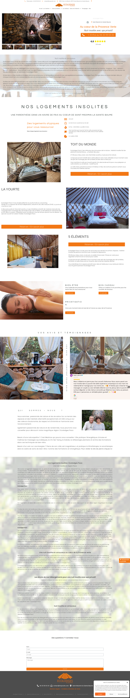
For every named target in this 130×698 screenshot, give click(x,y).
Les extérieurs (66, 8)
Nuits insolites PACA (48, 687)
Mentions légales (55, 682)
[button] (127, 682)
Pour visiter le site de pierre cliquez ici (96, 442)
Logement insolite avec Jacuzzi (33, 687)
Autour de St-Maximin (74, 8)
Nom (27, 640)
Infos (90, 8)
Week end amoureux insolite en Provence (64, 687)
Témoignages (85, 8)
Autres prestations (56, 8)
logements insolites (58, 61)
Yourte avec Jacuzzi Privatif (82, 687)
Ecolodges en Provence (17, 687)
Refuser (111, 694)
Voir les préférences (122, 694)
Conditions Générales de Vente (70, 682)
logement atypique (32, 462)
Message (29, 651)
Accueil (40, 8)
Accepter (100, 694)
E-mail (28, 646)
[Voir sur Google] (71, 375)
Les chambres (46, 8)
